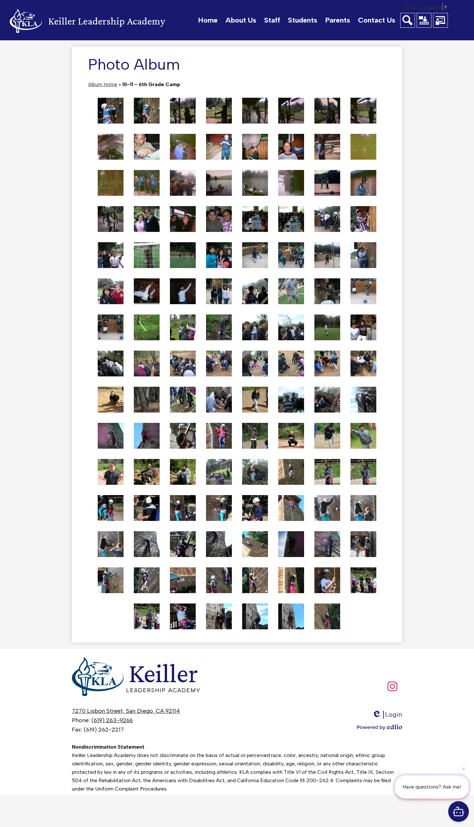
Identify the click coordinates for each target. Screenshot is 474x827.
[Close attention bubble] (464, 767)
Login (393, 714)
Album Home (102, 84)
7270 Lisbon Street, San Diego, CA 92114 (126, 710)
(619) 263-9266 (112, 720)
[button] (241, 20)
